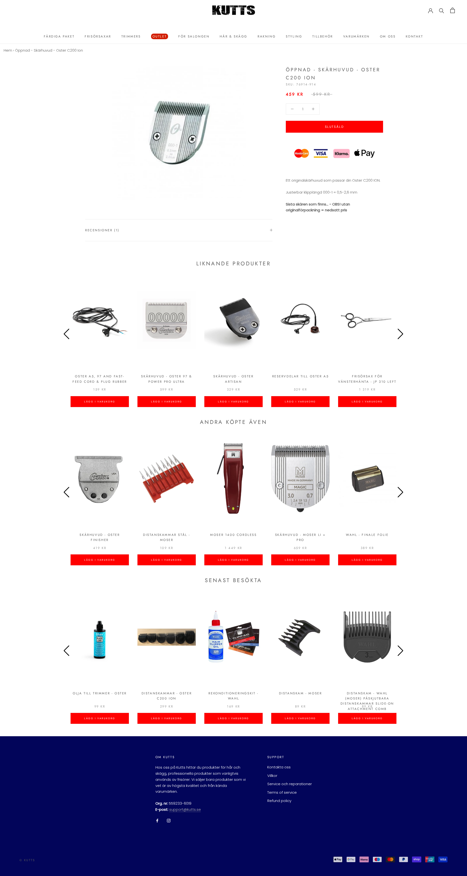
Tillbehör (322, 36)
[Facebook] (157, 821)
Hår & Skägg (233, 36)
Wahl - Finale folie (367, 534)
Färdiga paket (59, 36)
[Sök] (441, 10)
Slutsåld (334, 126)
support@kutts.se (185, 809)
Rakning (267, 36)
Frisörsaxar (98, 36)
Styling (294, 36)
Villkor (272, 775)
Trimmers (131, 36)
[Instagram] (169, 821)
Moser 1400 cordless (233, 534)
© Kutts (27, 860)
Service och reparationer (289, 783)
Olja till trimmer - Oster (100, 693)
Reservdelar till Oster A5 (300, 376)
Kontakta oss (279, 767)
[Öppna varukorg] (452, 10)
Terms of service (282, 792)
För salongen (193, 36)
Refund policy (279, 800)
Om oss (388, 36)
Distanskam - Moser (300, 693)
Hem (8, 50)
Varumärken (356, 36)
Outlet (159, 36)
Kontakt (414, 36)
